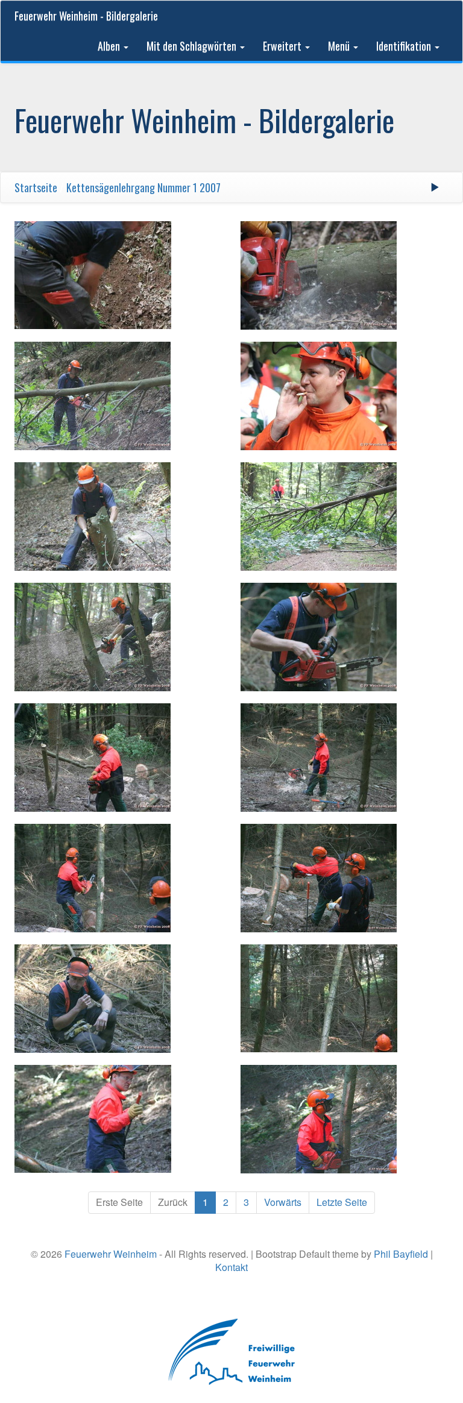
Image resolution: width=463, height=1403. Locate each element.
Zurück (172, 1202)
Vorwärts (282, 1202)
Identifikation (404, 46)
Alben (110, 46)
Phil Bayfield (401, 1254)
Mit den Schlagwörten (192, 46)
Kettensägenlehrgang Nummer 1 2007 (143, 187)
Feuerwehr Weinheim (111, 1254)
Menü (340, 46)
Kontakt (231, 1267)
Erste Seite (119, 1202)
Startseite (35, 187)
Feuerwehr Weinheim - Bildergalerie (86, 16)
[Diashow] (435, 187)
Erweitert (283, 46)
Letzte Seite (342, 1202)
